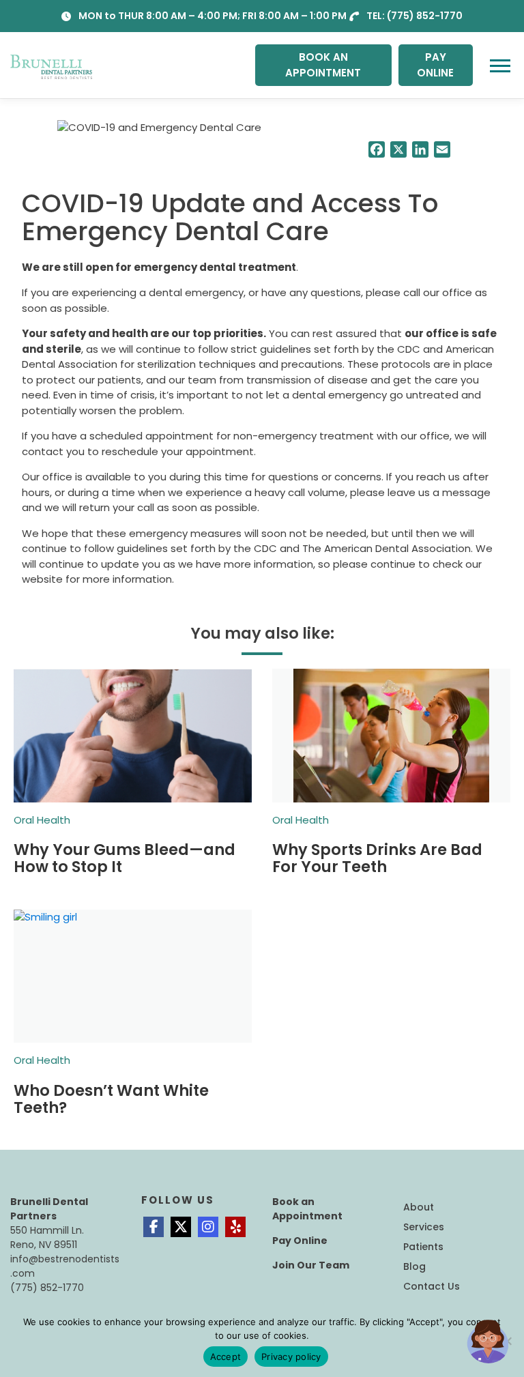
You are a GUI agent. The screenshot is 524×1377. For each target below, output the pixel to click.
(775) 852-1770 (425, 16)
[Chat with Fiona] (488, 1341)
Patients (423, 1246)
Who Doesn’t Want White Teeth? (111, 1098)
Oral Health (42, 820)
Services (423, 1227)
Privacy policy (291, 1356)
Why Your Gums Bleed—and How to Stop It (124, 858)
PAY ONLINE (435, 65)
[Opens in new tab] (153, 1227)
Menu (502, 65)
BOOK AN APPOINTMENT (323, 65)
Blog (414, 1266)
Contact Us (431, 1286)
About (418, 1207)
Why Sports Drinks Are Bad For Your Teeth (377, 858)
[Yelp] (235, 1227)
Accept (226, 1356)
